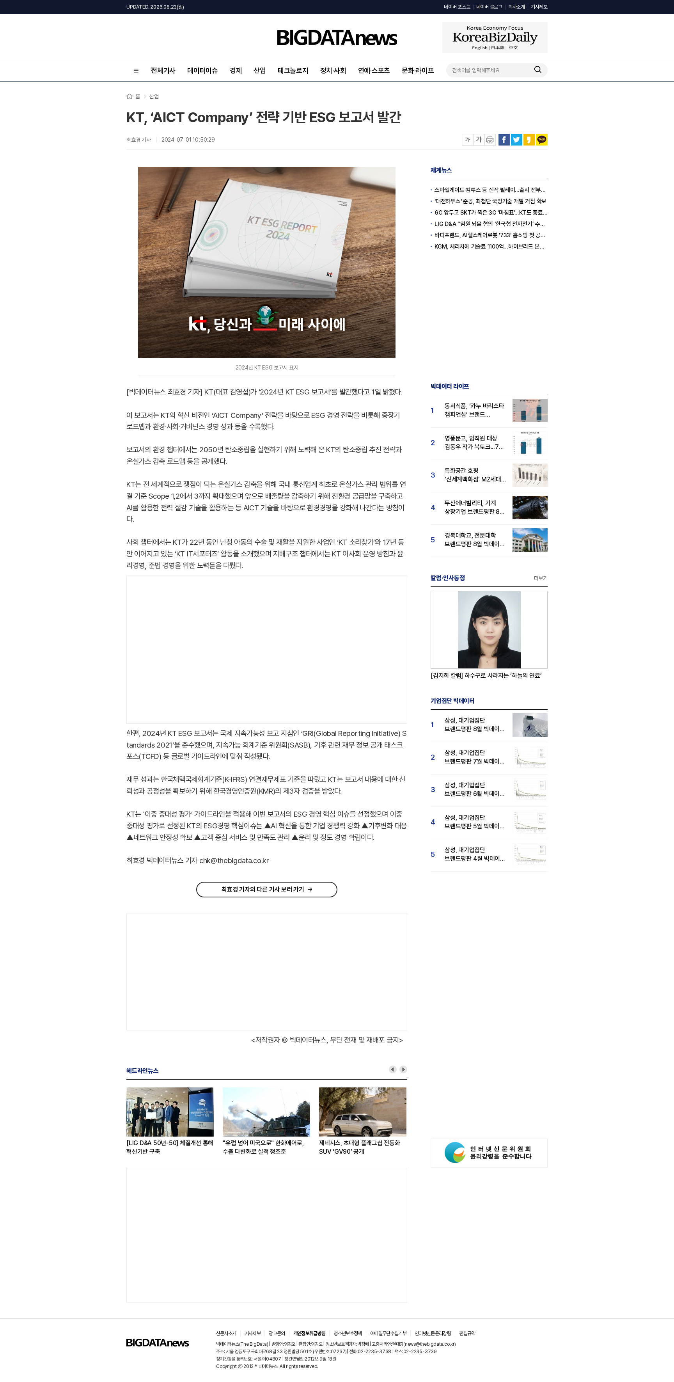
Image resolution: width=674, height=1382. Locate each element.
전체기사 (163, 70)
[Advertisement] (192, 649)
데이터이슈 (202, 70)
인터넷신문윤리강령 (433, 1333)
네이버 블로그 (489, 7)
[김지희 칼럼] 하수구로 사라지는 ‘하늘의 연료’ (486, 675)
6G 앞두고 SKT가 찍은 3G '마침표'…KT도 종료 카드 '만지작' (491, 212)
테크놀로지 (293, 70)
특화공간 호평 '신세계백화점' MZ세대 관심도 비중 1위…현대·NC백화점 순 (473, 475)
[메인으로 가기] (157, 1344)
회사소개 (516, 7)
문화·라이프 (418, 70)
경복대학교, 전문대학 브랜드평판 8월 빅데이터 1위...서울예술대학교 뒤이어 (475, 540)
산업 (260, 70)
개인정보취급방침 (309, 1333)
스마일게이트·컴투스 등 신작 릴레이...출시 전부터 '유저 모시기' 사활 (491, 190)
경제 (236, 70)
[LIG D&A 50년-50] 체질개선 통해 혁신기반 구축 (169, 1147)
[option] (174, 1121)
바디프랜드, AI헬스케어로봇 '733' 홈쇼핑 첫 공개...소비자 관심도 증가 (491, 235)
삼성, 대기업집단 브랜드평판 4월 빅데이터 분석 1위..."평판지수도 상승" (475, 854)
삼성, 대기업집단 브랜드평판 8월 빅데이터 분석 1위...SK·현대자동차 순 (475, 725)
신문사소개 (226, 1333)
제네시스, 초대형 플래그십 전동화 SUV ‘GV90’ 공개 (359, 1147)
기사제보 (539, 7)
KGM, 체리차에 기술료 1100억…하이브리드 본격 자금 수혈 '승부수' (491, 246)
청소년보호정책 (347, 1333)
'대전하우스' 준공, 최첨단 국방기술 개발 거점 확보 (490, 201)
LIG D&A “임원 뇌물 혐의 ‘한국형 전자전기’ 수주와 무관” (491, 223)
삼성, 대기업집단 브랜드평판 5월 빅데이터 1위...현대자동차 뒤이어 (475, 822)
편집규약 (467, 1333)
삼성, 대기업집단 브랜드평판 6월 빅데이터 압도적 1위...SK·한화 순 (475, 790)
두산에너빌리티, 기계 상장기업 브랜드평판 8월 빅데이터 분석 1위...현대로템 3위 (475, 507)
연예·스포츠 (374, 70)
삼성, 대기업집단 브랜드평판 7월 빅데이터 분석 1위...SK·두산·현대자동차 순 (475, 757)
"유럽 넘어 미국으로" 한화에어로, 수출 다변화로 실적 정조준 (263, 1147)
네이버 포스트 (457, 7)
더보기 (541, 578)
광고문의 (277, 1333)
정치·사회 (333, 70)
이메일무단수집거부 (388, 1333)
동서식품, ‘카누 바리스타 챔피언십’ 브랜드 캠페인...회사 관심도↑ (474, 410)
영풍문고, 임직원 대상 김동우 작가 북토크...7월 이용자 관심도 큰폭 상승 (474, 443)
